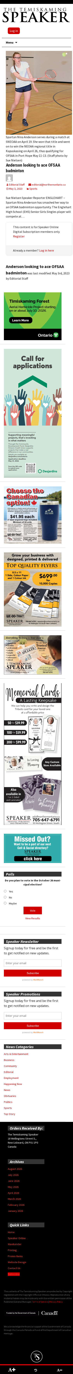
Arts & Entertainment (16, 1054)
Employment (11, 1078)
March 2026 (14, 1199)
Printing (12, 1250)
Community (10, 1066)
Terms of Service (40, 1301)
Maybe (13, 903)
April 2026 (13, 1193)
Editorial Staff (17, 184)
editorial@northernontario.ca (48, 184)
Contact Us (14, 1268)
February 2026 (16, 1205)
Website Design (17, 1262)
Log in (14, 31)
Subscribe (14, 1274)
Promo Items (15, 1256)
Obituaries (10, 1096)
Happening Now (13, 1084)
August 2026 (15, 1169)
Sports (33, 188)
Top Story (9, 1114)
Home (11, 1232)
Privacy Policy (56, 1301)
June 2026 (13, 1181)
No (10, 897)
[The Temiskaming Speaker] (36, 15)
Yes (11, 891)
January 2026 (15, 1211)
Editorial (8, 1072)
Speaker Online (17, 1238)
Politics (8, 1102)
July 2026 (13, 1175)
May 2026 (13, 1187)
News (7, 1090)
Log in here (46, 250)
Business (9, 1060)
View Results (32, 918)
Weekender (14, 1244)
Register (19, 236)
